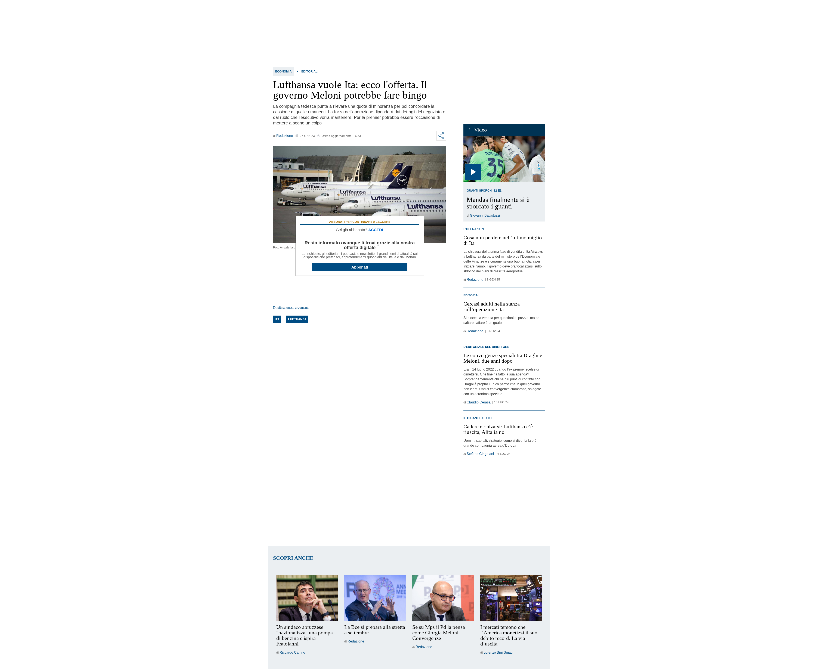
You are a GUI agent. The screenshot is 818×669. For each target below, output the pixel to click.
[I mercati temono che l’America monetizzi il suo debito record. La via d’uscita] (511, 598)
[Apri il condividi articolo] (441, 136)
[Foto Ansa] (504, 159)
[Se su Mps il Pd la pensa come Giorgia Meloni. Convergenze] (443, 598)
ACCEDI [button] (375, 230)
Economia (283, 71)
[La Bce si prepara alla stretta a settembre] (375, 598)
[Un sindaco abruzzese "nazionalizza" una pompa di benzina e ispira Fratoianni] (307, 598)
